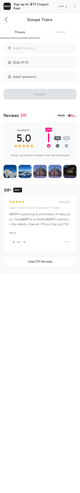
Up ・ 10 (21, 241)
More (12, 232)
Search (40, 94)
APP (61, 6)
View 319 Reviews (40, 261)
